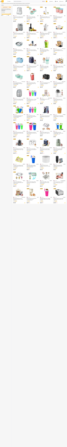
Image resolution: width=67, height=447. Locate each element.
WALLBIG (64, 131)
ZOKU (51, 48)
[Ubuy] (2, 1)
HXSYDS (64, 164)
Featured (64, 5)
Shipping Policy (3, 10)
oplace (38, 65)
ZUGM (24, 114)
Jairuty (38, 114)
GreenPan (50, 147)
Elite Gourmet (63, 48)
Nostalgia (64, 114)
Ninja (64, 15)
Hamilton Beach (50, 32)
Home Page (3, 3)
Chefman (24, 65)
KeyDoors (24, 180)
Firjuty (51, 197)
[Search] (46, 1)
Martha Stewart (63, 147)
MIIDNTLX (24, 164)
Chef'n (24, 48)
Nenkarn (37, 180)
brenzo (64, 65)
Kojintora (51, 180)
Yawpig (51, 131)
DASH (38, 15)
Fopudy (38, 131)
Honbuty (24, 131)
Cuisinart (24, 15)
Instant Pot (64, 32)
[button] (51, 1)
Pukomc (38, 147)
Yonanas (37, 32)
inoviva (51, 81)
